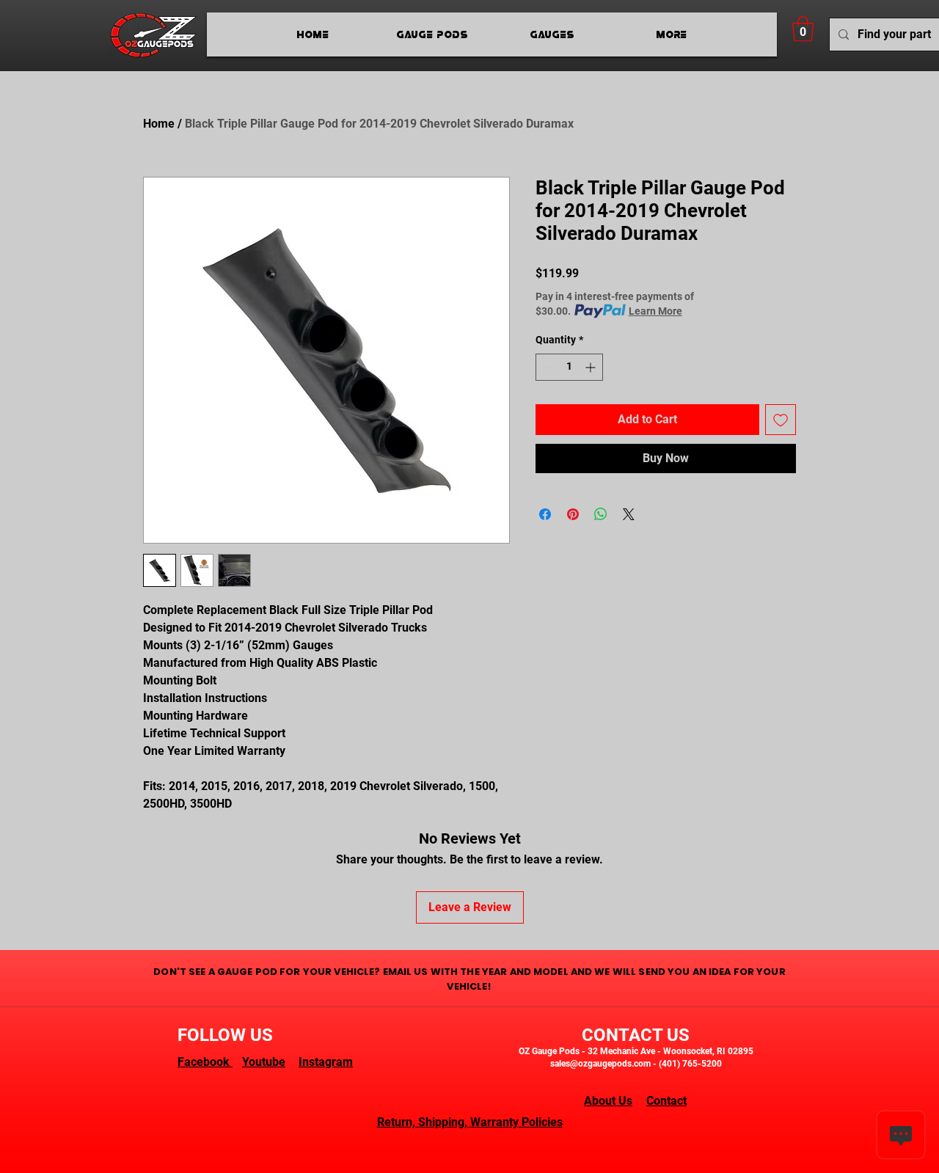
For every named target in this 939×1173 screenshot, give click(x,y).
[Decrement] (547, 367)
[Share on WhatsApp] (601, 514)
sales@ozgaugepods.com (600, 1064)
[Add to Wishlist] (780, 419)
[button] (803, 29)
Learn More (655, 311)
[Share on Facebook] (545, 514)
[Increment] (591, 367)
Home (159, 124)
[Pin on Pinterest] (573, 514)
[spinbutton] (569, 367)
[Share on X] (628, 514)
